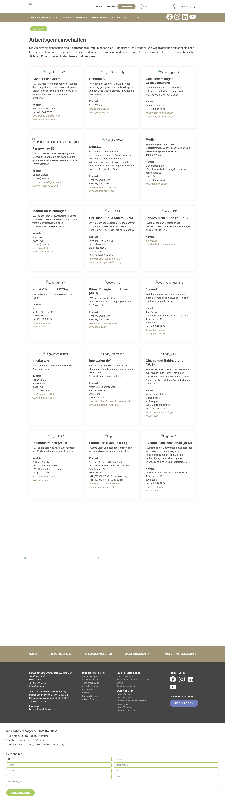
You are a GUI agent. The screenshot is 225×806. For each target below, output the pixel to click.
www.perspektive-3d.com (45, 185)
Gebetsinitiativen (90, 679)
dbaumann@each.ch (156, 183)
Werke (120, 683)
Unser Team (123, 704)
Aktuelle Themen (90, 686)
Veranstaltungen (90, 676)
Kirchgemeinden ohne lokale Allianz (134, 679)
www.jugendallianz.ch (157, 333)
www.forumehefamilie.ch (101, 487)
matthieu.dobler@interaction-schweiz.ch (110, 401)
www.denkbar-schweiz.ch (102, 191)
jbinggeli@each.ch (155, 330)
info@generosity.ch (99, 109)
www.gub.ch (152, 416)
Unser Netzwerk (125, 697)
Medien (33, 654)
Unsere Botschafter (126, 710)
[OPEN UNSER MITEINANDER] (86, 17)
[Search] (173, 6)
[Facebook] (169, 17)
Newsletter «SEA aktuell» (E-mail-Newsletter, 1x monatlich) (36, 744)
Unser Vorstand (124, 707)
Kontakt (111, 6)
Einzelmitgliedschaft (138, 654)
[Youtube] (192, 17)
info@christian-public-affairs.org (105, 258)
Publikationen (88, 689)
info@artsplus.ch (41, 323)
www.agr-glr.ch (40, 480)
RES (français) (187, 6)
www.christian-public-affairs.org (105, 262)
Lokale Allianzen (125, 676)
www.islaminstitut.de (43, 251)
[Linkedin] (185, 17)
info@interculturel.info (43, 394)
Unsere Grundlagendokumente (131, 701)
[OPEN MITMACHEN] (106, 17)
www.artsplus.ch (40, 326)
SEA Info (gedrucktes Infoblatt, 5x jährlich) (28, 736)
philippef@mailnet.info (43, 476)
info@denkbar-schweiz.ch (102, 187)
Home (99, 6)
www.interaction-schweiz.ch (103, 405)
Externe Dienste (90, 696)
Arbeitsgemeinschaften (128, 686)
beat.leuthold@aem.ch (157, 487)
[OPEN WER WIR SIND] (129, 17)
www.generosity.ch (98, 112)
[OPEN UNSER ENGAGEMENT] (56, 17)
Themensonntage (90, 683)
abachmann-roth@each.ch (46, 116)
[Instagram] (177, 17)
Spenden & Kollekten (98, 654)
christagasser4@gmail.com (46, 182)
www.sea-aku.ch (97, 327)
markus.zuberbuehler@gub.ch (161, 412)
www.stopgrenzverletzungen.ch (162, 116)
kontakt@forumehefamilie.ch (104, 483)
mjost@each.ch (40, 248)
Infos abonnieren (61, 654)
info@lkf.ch (151, 240)
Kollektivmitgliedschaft (180, 654)
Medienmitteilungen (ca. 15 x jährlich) (26, 740)
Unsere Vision (123, 694)
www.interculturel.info (43, 398)
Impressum (34, 706)
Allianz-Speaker (90, 699)
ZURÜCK (38, 29)
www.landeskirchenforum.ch (160, 244)
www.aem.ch (152, 490)
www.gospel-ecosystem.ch (46, 119)
